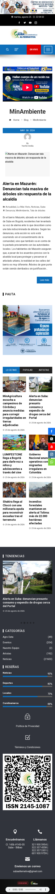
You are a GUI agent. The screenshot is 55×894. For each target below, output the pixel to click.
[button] (27, 7)
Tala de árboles (37, 210)
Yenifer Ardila (27, 146)
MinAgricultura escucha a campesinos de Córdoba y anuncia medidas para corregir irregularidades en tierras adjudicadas (14, 410)
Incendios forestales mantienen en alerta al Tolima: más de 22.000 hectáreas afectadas (39, 512)
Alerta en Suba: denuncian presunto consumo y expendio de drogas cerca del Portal (39, 406)
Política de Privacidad (27, 726)
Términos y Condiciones (27, 747)
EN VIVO (34, 49)
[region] (27, 7)
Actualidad (11, 207)
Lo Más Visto (23, 207)
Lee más (44, 280)
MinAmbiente (22, 210)
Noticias (35, 207)
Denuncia (10, 210)
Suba (42, 207)
